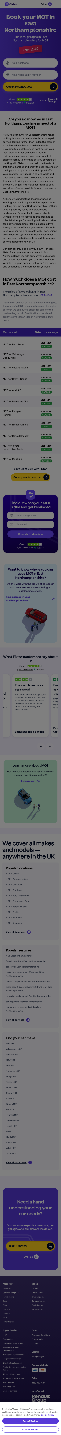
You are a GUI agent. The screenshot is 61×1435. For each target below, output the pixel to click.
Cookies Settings (30, 1429)
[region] (30, 1418)
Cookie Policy (47, 1415)
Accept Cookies (30, 1421)
